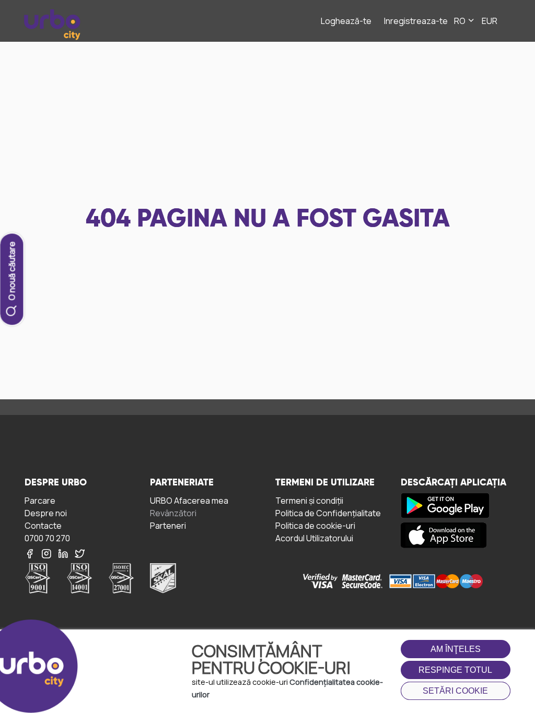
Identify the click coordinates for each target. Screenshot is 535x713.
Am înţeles (456, 649)
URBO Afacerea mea (189, 500)
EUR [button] (489, 21)
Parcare (40, 500)
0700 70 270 (47, 537)
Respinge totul (455, 670)
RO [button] (460, 21)
